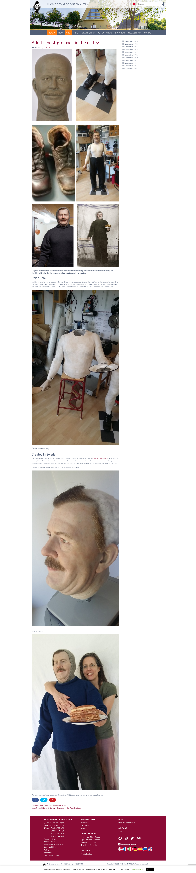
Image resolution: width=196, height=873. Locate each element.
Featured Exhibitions (89, 842)
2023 (136, 49)
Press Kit (85, 851)
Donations (48, 853)
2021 (135, 55)
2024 (136, 47)
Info (76, 33)
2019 (135, 60)
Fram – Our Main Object (90, 837)
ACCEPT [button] (150, 869)
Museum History (50, 839)
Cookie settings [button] (137, 869)
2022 (136, 52)
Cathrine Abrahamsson (100, 458)
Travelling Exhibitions (89, 845)
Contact (148, 33)
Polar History (88, 33)
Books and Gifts (50, 847)
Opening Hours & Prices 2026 (58, 819)
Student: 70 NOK (57, 833)
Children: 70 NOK (57, 831)
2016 (135, 68)
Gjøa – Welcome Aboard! (90, 840)
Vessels (84, 828)
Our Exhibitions (105, 33)
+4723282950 (78, 864)
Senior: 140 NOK (57, 836)
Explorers (85, 825)
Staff (120, 831)
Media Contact (86, 854)
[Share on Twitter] (44, 800)
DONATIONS (120, 33)
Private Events (49, 842)
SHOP (68, 33)
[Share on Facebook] (35, 800)
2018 (135, 63)
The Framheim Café (51, 855)
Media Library (134, 33)
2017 (135, 66)
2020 (136, 58)
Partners (47, 850)
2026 (136, 41)
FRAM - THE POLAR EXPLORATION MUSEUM (67, 4)
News (61, 33)
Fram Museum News (126, 823)
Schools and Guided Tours (54, 844)
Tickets (51, 33)
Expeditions (85, 823)
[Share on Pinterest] (52, 800)
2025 (136, 44)
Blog (120, 819)
